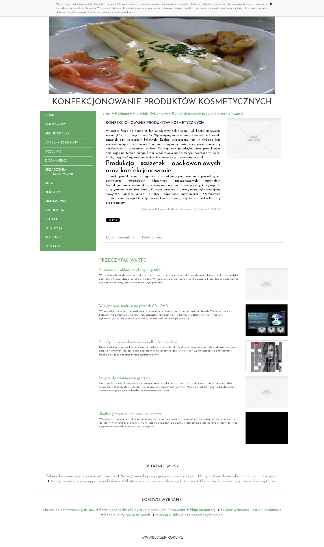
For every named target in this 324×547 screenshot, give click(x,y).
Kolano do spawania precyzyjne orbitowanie (81, 476)
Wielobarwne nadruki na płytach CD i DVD (133, 306)
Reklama (122, 113)
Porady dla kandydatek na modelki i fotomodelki (138, 342)
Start (106, 113)
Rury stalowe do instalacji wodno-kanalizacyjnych (239, 476)
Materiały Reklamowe (150, 113)
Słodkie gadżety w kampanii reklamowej (130, 414)
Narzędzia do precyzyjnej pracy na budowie (85, 481)
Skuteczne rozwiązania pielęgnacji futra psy (160, 481)
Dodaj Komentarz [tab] (120, 237)
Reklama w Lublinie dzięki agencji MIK (130, 270)
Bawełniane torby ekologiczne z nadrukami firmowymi (142, 510)
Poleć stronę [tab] (152, 237)
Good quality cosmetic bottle (127, 515)
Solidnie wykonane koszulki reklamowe (250, 510)
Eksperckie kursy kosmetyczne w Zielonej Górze (237, 481)
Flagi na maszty (203, 510)
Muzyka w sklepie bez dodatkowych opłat (188, 515)
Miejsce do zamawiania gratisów (125, 378)
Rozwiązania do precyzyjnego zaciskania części (158, 476)
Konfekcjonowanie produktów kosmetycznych (208, 113)
